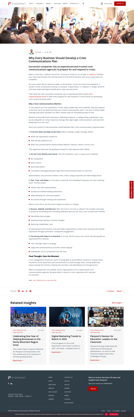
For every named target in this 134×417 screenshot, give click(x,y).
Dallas (66, 384)
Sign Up (93, 389)
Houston (67, 392)
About (50, 381)
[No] (132, 414)
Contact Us (120, 3)
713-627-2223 (108, 3)
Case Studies (52, 392)
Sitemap (123, 411)
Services (51, 388)
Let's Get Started (131, 190)
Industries (52, 384)
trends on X (93, 74)
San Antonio (68, 403)
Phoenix (67, 399)
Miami (66, 395)
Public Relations (51, 280)
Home (50, 377)
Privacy (109, 411)
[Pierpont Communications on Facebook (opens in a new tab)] (8, 383)
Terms (103, 411)
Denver (66, 388)
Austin (66, 381)
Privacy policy (114, 414)
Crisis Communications (39, 280)
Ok (106, 414)
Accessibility (116, 411)
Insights (51, 395)
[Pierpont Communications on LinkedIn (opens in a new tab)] (11, 383)
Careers (51, 399)
